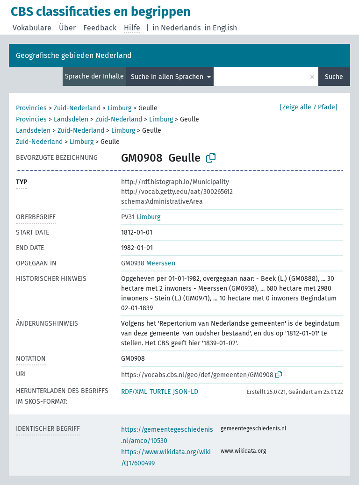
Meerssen (148, 263)
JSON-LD (185, 392)
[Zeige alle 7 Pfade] (308, 107)
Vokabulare (32, 27)
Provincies (31, 108)
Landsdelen (71, 119)
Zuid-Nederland (77, 108)
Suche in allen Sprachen (168, 77)
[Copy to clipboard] (210, 158)
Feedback (99, 27)
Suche (334, 77)
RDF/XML (134, 392)
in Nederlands (176, 27)
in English (220, 27)
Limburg (119, 108)
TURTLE (160, 392)
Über (67, 27)
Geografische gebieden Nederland (74, 55)
